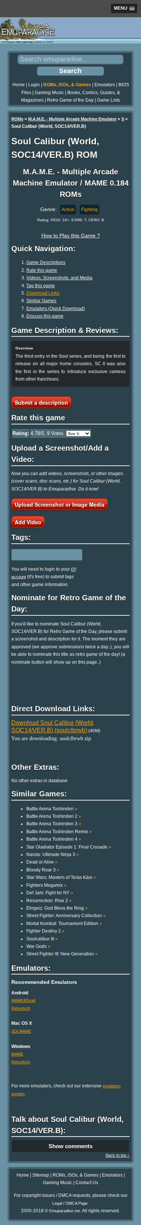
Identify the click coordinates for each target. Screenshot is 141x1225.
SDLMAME (21, 1031)
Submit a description (41, 402)
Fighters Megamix (46, 885)
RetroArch (20, 1008)
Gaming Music (49, 92)
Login (34, 84)
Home (18, 84)
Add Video (28, 522)
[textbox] (44, 555)
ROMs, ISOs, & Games (67, 84)
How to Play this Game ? (70, 235)
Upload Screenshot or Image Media (60, 504)
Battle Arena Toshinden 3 (53, 823)
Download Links (42, 293)
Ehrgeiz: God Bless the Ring (57, 908)
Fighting (89, 209)
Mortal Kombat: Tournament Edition (64, 923)
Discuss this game (45, 316)
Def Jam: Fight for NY (49, 892)
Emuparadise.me (64, 1211)
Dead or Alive (42, 862)
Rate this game (41, 270)
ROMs (17, 119)
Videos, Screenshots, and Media (59, 277)
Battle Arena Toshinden (51, 808)
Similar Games (41, 300)
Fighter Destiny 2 (45, 931)
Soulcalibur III (42, 939)
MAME (17, 1054)
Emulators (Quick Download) (55, 308)
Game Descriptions (45, 262)
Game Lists (108, 100)
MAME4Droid (23, 1000)
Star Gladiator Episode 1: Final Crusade (68, 847)
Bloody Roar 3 (42, 870)
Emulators (104, 84)
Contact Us (87, 1182)
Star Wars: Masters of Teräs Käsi (61, 877)
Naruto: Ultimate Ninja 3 (52, 854)
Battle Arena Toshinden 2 (53, 816)
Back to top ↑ (118, 1155)
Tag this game (40, 285)
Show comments (70, 1146)
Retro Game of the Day (70, 100)
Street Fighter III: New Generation (62, 954)
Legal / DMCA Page (70, 1203)
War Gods (38, 946)
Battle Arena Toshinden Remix (59, 831)
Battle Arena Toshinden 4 (53, 839)
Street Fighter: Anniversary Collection (66, 915)
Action (68, 209)
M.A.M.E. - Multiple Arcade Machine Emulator (72, 119)
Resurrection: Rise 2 (49, 900)
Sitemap (40, 1175)
